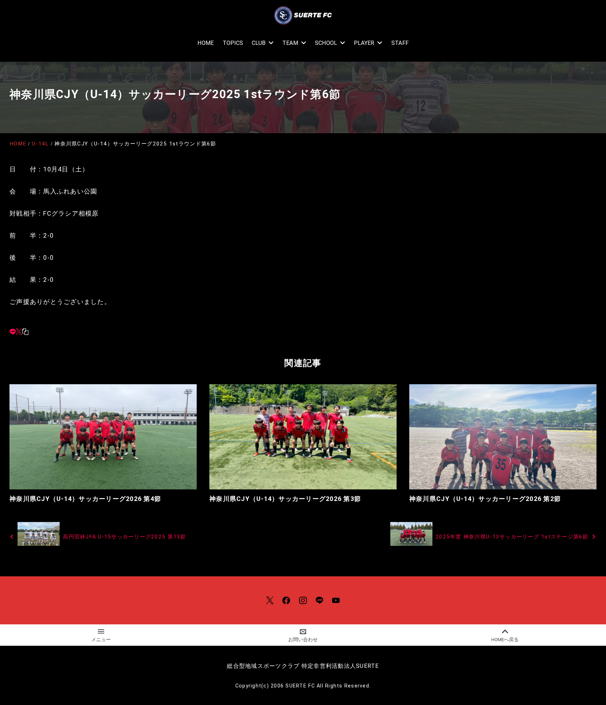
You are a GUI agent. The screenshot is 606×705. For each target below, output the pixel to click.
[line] (12, 331)
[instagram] (303, 600)
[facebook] (286, 600)
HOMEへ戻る (505, 639)
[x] (19, 331)
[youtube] (336, 600)
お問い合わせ (303, 639)
